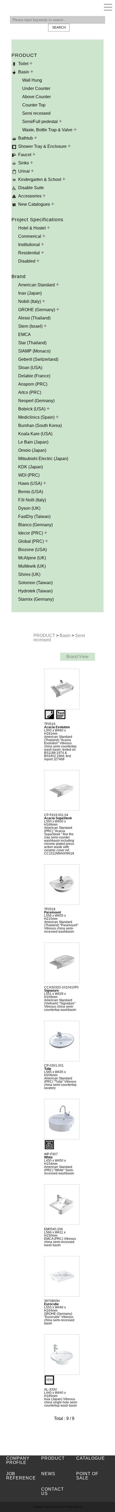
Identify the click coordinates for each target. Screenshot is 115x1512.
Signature (51, 990)
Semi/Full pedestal (40, 121)
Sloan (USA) (30, 367)
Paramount (52, 912)
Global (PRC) (31, 541)
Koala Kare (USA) (35, 434)
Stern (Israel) (31, 326)
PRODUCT (44, 635)
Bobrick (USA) (32, 409)
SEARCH (59, 27)
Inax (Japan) (30, 293)
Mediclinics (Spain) (37, 417)
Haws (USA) (30, 483)
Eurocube (51, 1304)
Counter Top (33, 105)
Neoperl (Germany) (36, 400)
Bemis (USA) (30, 491)
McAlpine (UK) (32, 558)
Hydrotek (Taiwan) (35, 591)
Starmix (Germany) (36, 599)
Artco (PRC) (29, 392)
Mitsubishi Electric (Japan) (43, 458)
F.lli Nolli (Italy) (32, 500)
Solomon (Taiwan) (35, 582)
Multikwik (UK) (32, 566)
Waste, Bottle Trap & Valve (48, 130)
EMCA (24, 334)
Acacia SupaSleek (58, 818)
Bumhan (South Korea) (40, 425)
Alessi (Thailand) (34, 318)
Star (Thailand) (32, 343)
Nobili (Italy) (30, 301)
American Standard (37, 285)
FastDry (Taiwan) (34, 516)
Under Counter (36, 88)
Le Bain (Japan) (33, 442)
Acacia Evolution (57, 727)
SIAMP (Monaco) (34, 351)
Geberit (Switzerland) (38, 359)
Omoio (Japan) (32, 450)
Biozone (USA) (32, 549)
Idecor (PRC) (31, 533)
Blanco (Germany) (35, 525)
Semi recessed (36, 113)
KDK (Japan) (30, 467)
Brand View (77, 656)
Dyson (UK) (29, 508)
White (48, 1157)
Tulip (47, 1069)
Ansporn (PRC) (32, 384)
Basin (66, 635)
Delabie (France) (34, 376)
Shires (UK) (29, 574)
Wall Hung (32, 80)
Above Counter (36, 96)
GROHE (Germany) (37, 309)
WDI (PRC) (29, 475)
